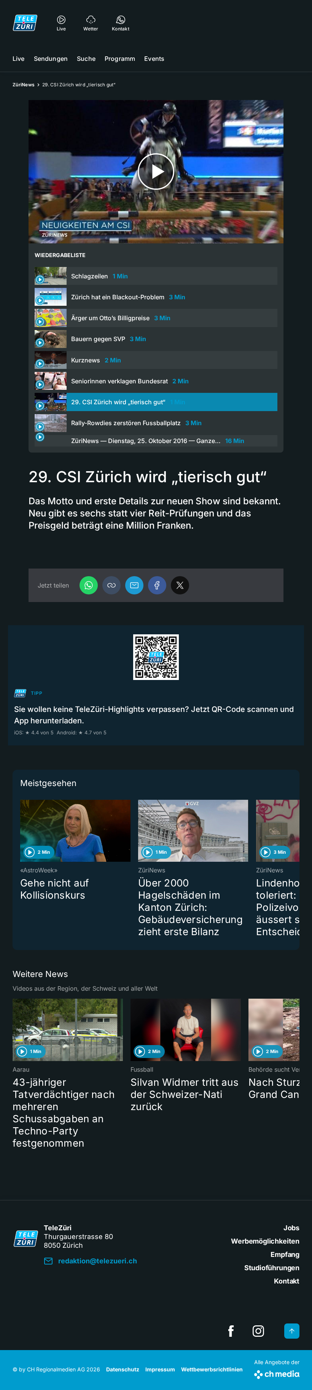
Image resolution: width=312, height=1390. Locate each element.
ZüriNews (24, 84)
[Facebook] (157, 585)
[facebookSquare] (231, 1331)
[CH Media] (276, 1373)
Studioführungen (271, 1268)
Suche (86, 58)
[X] (180, 585)
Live (19, 58)
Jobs (291, 1228)
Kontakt (286, 1281)
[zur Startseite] (25, 23)
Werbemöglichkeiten (265, 1241)
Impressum (160, 1369)
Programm (120, 58)
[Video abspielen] (156, 171)
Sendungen (51, 58)
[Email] (134, 585)
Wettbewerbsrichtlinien (212, 1369)
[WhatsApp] (89, 585)
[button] (111, 585)
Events (154, 58)
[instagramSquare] (258, 1331)
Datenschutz (122, 1369)
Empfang (285, 1254)
